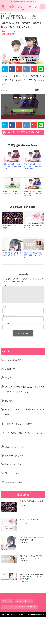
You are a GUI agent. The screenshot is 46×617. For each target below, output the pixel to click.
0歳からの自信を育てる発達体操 (19, 424)
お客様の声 (10, 369)
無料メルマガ (7, 601)
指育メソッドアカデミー (23, 8)
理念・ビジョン (12, 473)
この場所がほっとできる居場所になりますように (12, 254)
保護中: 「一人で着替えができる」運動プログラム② (12, 192)
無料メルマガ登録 (13, 464)
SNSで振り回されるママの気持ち (12, 227)
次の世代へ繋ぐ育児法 (15, 455)
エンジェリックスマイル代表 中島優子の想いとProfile (19, 607)
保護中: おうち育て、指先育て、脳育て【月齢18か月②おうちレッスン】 (33, 193)
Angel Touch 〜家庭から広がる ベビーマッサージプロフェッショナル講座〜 (31, 576)
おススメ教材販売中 (14, 360)
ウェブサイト (8, 323)
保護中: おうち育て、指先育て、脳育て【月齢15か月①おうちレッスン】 (12, 166)
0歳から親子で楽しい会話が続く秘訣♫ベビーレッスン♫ (33, 255)
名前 (5, 307)
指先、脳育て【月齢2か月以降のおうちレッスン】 (22, 132)
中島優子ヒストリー (14, 482)
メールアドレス (9, 315)
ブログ (8, 378)
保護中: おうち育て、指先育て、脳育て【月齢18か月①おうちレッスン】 (33, 166)
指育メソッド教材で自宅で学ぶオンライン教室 (24, 412)
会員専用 (9, 400)
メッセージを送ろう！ (23, 601)
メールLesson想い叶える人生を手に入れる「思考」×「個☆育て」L (25, 389)
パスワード (6, 90)
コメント (6, 285)
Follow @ (23, 102)
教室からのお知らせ (14, 446)
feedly (23, 110)
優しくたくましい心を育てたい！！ (33, 227)
